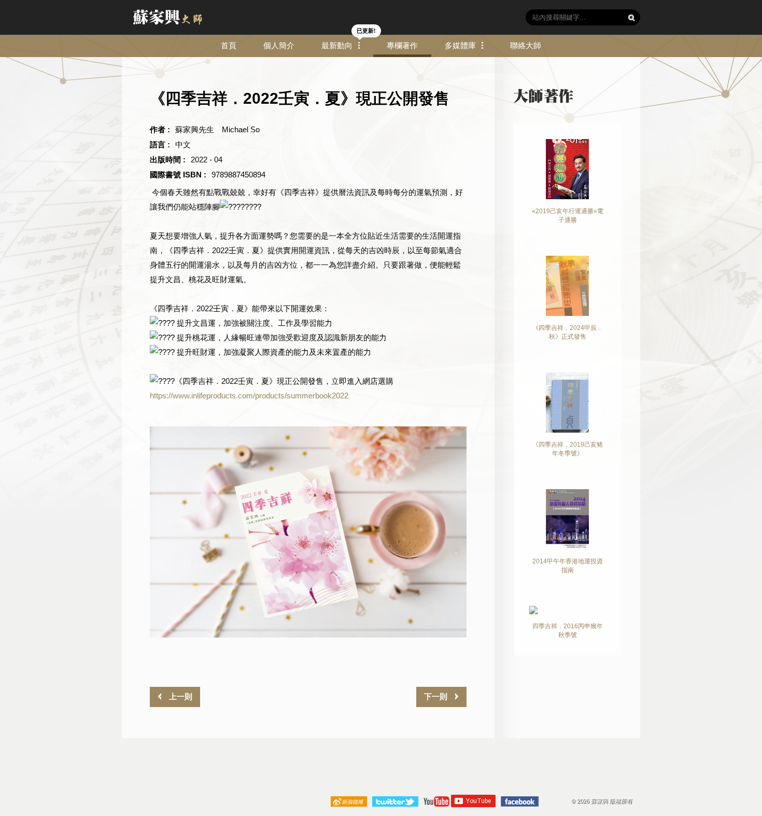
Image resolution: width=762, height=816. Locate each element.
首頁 (228, 45)
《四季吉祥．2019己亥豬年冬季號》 (567, 449)
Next (482, 532)
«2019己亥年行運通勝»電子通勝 (567, 216)
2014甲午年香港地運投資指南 (567, 566)
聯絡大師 (525, 45)
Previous (134, 532)
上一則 (179, 696)
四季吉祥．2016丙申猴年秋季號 (567, 631)
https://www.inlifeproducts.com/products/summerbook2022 (249, 395)
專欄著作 (402, 45)
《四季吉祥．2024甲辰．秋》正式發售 (567, 332)
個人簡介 (278, 45)
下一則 (436, 696)
